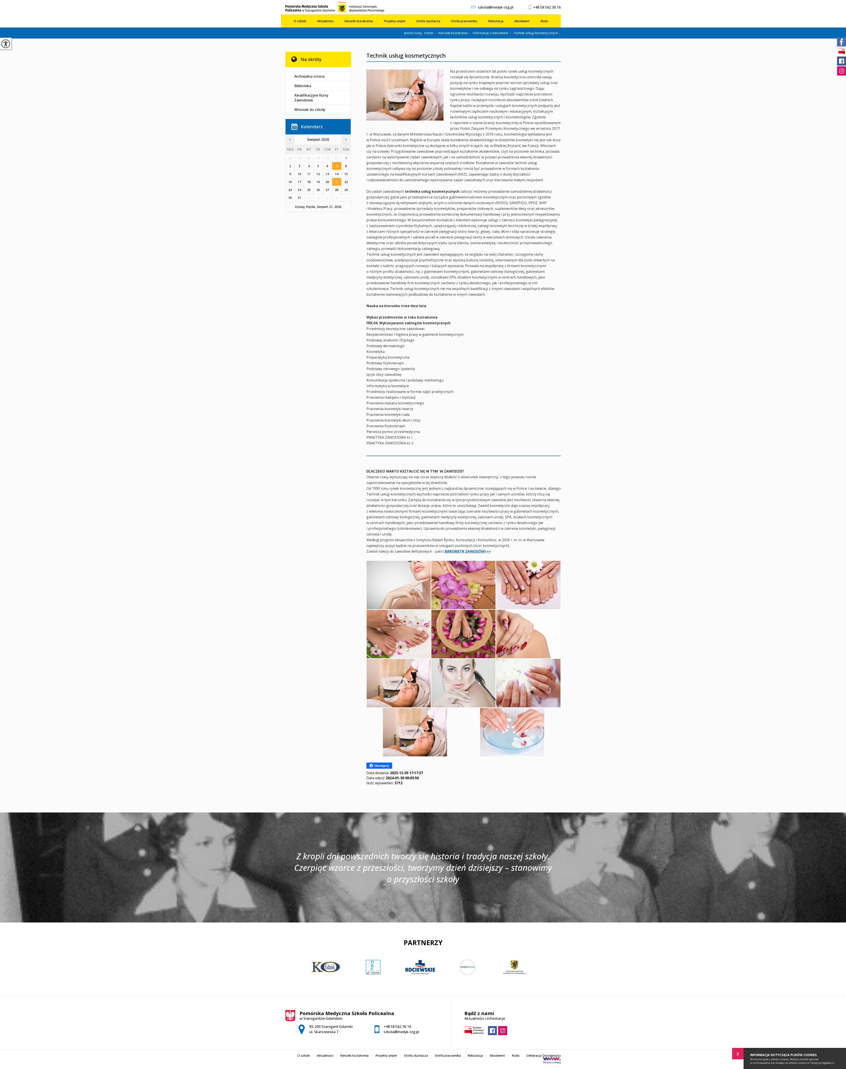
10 (299, 174)
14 (336, 174)
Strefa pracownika (464, 21)
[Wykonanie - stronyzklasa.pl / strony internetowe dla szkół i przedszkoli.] (552, 1061)
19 (318, 182)
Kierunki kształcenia (358, 21)
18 (309, 182)
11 (309, 174)
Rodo (544, 21)
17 (299, 182)
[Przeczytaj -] (318, 69)
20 (327, 182)
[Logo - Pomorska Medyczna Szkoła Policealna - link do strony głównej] (337, 7)
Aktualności (325, 21)
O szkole (300, 21)
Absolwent (521, 21)
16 (290, 182)
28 (336, 190)
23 (290, 190)
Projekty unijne (394, 21)
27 (327, 190)
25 (309, 190)
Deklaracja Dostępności (543, 1055)
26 (318, 190)
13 (327, 174)
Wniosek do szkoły (309, 109)
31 (299, 198)
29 (346, 190)
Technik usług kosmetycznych (406, 55)
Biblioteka (302, 85)
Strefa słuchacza (428, 21)
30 (290, 198)
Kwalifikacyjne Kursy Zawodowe (311, 98)
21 (336, 182)
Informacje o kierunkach (488, 33)
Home (428, 33)
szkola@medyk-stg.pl (495, 7)
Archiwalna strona (309, 76)
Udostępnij (381, 765)
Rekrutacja (495, 21)
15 (346, 174)
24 (299, 190)
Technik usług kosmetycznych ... (535, 33)
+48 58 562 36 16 (547, 7)
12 (318, 174)
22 (346, 182)
